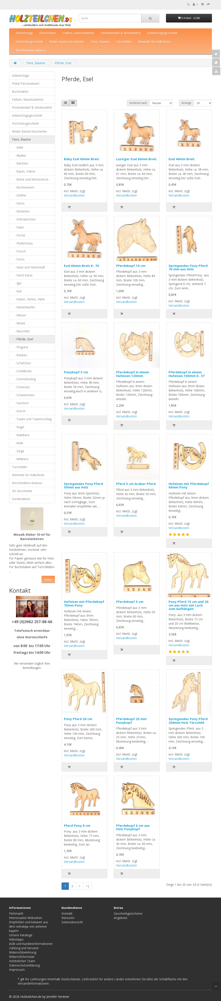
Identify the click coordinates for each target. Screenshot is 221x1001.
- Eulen (18, 227)
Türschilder (123, 41)
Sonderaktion (21, 499)
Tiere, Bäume (100, 41)
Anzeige (186, 103)
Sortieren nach (138, 103)
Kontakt (67, 913)
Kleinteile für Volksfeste (154, 41)
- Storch (18, 411)
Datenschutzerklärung (24, 965)
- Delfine (19, 195)
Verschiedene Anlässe (31, 50)
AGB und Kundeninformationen (31, 944)
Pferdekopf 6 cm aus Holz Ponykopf (133, 827)
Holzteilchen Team (22, 961)
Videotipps (16, 939)
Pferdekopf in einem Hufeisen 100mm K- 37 (187, 374)
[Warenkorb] (202, 4)
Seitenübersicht (72, 922)
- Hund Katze (22, 275)
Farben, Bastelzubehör (78, 33)
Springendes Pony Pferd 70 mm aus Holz (188, 267)
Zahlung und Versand (23, 948)
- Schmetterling (24, 379)
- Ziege (18, 451)
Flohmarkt (16, 913)
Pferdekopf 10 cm (130, 265)
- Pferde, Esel (22, 339)
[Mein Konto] (195, 4)
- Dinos (18, 203)
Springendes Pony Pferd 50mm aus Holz (83, 485)
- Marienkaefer (23, 307)
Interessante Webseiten (25, 918)
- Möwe (18, 323)
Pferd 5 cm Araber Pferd (136, 483)
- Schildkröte (22, 371)
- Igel (16, 283)
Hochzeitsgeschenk (29, 41)
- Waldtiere (21, 435)
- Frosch (19, 251)
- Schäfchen (21, 363)
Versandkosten (74, 195)
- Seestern (20, 403)
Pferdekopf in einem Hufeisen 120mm (132, 374)
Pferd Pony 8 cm (77, 825)
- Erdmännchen (24, 219)
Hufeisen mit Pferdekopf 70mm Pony (84, 603)
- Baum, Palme (23, 171)
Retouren (68, 918)
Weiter (48, 579)
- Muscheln (21, 331)
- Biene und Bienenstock (30, 179)
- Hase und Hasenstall (28, 267)
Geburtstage (24, 33)
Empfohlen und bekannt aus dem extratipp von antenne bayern (28, 926)
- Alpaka (19, 155)
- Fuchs (18, 259)
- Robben (19, 355)
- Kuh (17, 291)
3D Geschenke (22, 491)
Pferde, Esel (63, 63)
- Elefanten (21, 211)
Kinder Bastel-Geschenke (66, 41)
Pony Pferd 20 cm (78, 719)
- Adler (18, 147)
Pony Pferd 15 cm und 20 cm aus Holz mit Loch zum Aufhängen (188, 605)
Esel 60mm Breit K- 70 (81, 265)
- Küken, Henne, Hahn (28, 299)
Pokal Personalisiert (25, 83)
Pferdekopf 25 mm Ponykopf (131, 721)
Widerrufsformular (22, 957)
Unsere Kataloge (20, 935)
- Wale (17, 443)
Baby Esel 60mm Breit (81, 159)
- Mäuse (19, 315)
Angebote (120, 918)
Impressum (17, 970)
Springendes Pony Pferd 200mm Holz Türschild (188, 721)
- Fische (18, 235)
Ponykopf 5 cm (76, 372)
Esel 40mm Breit (182, 159)
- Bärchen (20, 163)
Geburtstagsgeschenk (162, 33)
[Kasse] (208, 4)
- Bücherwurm (23, 187)
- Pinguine (20, 347)
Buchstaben (47, 33)
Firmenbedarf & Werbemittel (121, 33)
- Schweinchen (23, 395)
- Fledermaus (22, 243)
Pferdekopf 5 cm (129, 601)
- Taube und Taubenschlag (32, 419)
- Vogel (18, 427)
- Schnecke (21, 387)
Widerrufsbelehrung (22, 952)
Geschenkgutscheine (128, 913)
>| (87, 886)
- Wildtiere (20, 459)
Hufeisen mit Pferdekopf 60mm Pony (189, 485)
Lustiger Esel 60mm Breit (136, 159)
